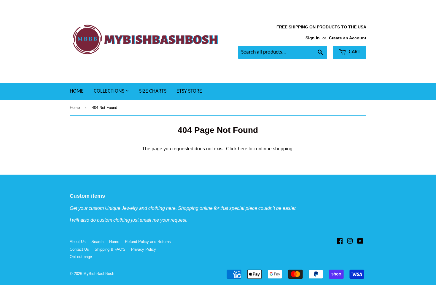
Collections (109, 91)
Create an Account (347, 38)
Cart (354, 52)
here (242, 148)
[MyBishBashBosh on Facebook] (340, 241)
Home (77, 91)
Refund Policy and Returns (148, 241)
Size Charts (152, 91)
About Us (78, 241)
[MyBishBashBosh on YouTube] (360, 241)
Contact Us (79, 249)
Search (97, 241)
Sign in (312, 38)
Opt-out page (81, 257)
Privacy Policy (143, 249)
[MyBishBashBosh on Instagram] (350, 241)
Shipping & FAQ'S (110, 249)
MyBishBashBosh (98, 273)
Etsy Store (189, 91)
